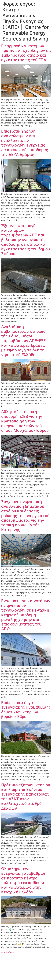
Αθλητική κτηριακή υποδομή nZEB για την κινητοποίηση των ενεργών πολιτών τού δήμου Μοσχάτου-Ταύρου (25, 421)
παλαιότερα (7, 952)
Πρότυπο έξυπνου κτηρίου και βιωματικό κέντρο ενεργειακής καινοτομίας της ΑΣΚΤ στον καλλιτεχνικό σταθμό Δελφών (25, 797)
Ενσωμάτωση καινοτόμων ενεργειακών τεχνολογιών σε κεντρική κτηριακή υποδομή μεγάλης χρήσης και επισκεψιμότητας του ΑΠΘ (25, 614)
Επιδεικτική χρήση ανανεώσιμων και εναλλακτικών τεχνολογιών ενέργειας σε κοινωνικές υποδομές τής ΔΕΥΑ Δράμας (24, 143)
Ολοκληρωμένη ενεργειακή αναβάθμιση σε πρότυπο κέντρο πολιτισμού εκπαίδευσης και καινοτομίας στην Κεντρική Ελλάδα (24, 880)
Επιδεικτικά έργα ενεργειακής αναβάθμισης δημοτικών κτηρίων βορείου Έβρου (26, 709)
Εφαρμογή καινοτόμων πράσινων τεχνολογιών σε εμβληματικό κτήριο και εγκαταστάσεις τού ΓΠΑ (26, 53)
